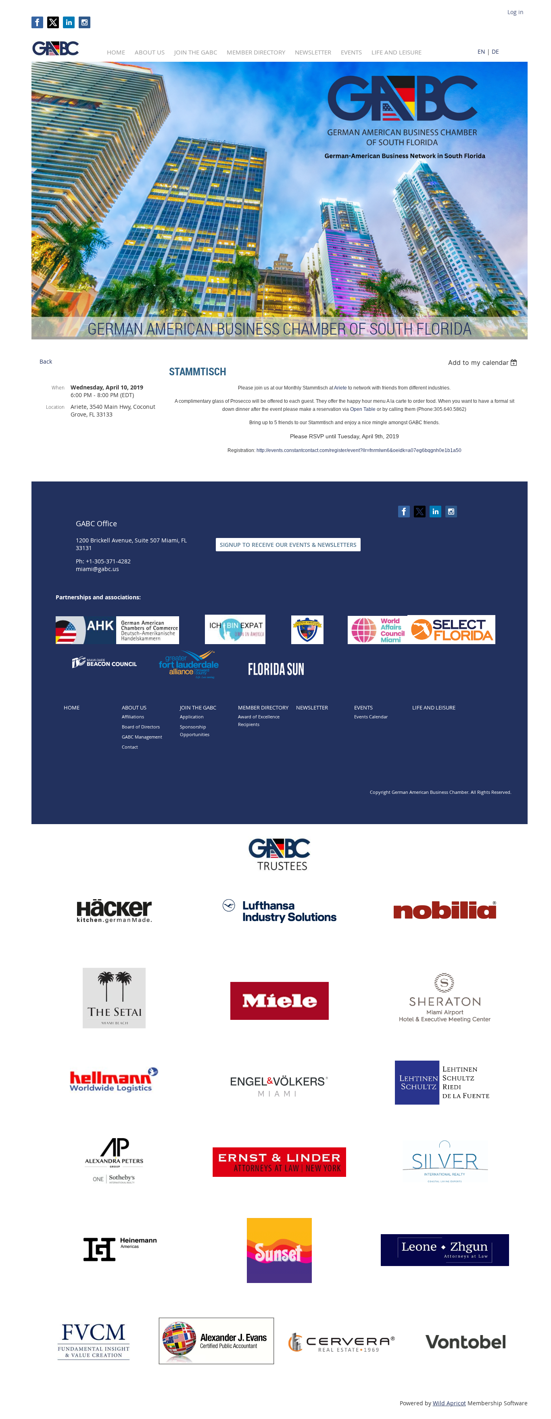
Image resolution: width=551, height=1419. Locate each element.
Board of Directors (141, 727)
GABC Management (142, 737)
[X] (53, 22)
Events (363, 707)
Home (71, 707)
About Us (134, 707)
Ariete (340, 388)
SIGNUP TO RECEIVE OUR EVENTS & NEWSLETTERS (288, 544)
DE (495, 51)
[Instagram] (84, 22)
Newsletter (312, 707)
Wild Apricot (449, 1403)
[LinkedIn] (69, 22)
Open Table (363, 409)
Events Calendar (371, 717)
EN (481, 51)
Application (192, 717)
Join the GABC (198, 707)
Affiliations (133, 717)
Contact (130, 747)
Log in (515, 12)
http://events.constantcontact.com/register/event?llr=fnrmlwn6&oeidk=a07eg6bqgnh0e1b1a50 (359, 450)
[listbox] (484, 362)
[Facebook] (37, 22)
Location (55, 407)
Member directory (263, 707)
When (58, 387)
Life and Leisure (433, 707)
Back (46, 361)
